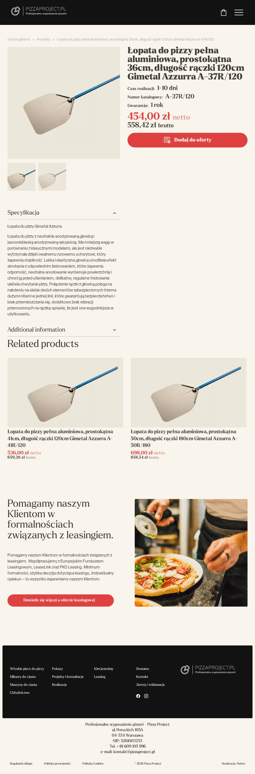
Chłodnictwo (20, 693)
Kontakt (142, 677)
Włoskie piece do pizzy (27, 669)
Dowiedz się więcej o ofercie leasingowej (59, 600)
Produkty (43, 40)
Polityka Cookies (92, 763)
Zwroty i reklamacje (150, 685)
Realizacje (59, 685)
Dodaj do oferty (192, 140)
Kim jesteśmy (103, 669)
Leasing (99, 677)
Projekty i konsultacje (68, 677)
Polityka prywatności (57, 763)
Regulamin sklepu (21, 763)
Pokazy (57, 669)
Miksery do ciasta (23, 677)
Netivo (241, 763)
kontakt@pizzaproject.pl (134, 752)
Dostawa (142, 669)
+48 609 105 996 (131, 747)
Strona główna (18, 40)
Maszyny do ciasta (23, 685)
